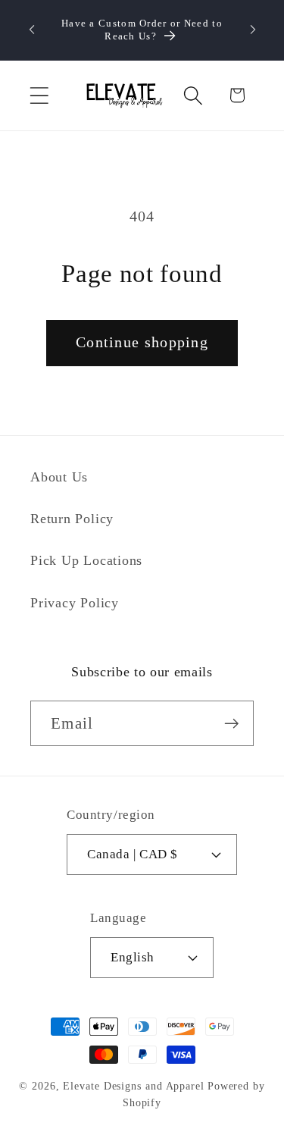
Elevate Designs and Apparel (133, 1086)
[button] (39, 95)
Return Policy (72, 518)
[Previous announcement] (31, 29)
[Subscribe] (231, 724)
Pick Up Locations (86, 560)
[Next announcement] (253, 29)
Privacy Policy (74, 602)
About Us (59, 476)
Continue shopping (142, 342)
